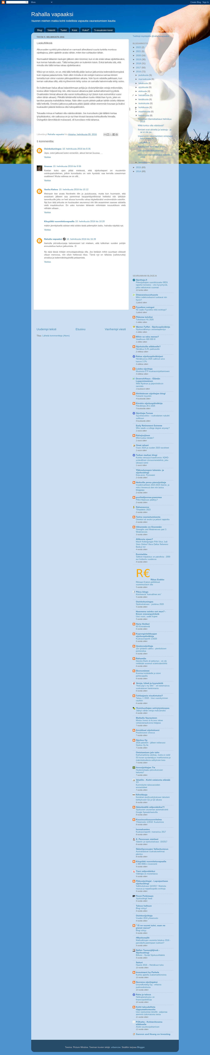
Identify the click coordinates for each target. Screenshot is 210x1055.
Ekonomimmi (142, 671)
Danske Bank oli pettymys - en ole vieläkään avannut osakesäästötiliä (151, 662)
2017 (139, 67)
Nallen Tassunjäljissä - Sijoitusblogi (148, 951)
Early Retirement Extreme (149, 425)
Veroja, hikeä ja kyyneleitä (149, 683)
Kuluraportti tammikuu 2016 (151, 147)
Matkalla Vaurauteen (146, 718)
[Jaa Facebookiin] (113, 134)
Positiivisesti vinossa (145, 733)
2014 (139, 171)
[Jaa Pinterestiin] (116, 134)
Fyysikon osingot (145, 307)
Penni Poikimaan (144, 896)
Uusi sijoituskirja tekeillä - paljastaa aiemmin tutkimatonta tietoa (151, 1013)
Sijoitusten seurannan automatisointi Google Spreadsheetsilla (152, 810)
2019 (139, 59)
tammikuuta (145, 162)
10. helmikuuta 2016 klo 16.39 (81, 239)
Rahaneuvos (142, 507)
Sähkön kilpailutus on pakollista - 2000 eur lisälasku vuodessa (153, 558)
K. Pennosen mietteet (147, 839)
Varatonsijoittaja (144, 646)
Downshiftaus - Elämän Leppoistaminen (148, 380)
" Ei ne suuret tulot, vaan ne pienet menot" (150, 926)
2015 (139, 167)
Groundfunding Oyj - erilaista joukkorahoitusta (148, 985)
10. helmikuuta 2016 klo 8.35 (76, 149)
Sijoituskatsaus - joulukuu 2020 (150, 604)
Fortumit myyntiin (143, 396)
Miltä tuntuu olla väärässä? (151, 125)
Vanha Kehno (51, 189)
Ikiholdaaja (141, 795)
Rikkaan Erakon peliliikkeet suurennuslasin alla (148, 583)
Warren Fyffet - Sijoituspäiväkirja (153, 327)
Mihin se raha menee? (147, 337)
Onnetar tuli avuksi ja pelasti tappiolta (152, 519)
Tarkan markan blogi (146, 455)
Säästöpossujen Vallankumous (152, 849)
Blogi (39, 30)
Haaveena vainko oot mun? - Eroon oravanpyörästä (151, 612)
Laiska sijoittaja (144, 369)
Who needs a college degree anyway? (153, 428)
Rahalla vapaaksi (52, 14)
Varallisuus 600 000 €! (146, 339)
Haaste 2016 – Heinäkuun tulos (150, 965)
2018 (139, 63)
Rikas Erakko (157, 579)
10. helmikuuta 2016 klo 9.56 (67, 166)
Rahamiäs (141, 658)
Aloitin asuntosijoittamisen (147, 1027)
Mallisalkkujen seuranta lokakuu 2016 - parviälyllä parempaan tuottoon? (153, 941)
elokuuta (143, 91)
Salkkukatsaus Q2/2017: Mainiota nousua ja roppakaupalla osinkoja (151, 887)
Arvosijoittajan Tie (145, 767)
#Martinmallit (142, 938)
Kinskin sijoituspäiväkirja (149, 403)
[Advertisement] (81, 318)
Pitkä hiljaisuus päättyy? (147, 500)
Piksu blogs (142, 592)
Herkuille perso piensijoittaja (151, 482)
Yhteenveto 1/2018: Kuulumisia (150, 822)
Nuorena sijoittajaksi (147, 982)
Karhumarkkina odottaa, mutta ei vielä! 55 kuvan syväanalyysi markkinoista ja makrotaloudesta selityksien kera (153, 757)
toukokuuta (144, 103)
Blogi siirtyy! (141, 908)
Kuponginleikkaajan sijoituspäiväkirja (146, 635)
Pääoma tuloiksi (144, 317)
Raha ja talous (143, 994)
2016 (139, 71)
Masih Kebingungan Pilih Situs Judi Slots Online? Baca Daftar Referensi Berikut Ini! (152, 544)
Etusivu (80, 329)
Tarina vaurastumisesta (148, 517)
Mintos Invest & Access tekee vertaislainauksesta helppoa (149, 721)
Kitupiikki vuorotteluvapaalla (59, 221)
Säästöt (51, 30)
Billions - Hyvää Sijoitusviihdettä (150, 955)
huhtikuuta (144, 107)
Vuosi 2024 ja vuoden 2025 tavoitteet (152, 448)
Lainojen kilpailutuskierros (150, 151)
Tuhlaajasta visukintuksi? (149, 696)
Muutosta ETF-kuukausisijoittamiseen (153, 371)
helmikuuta (144, 115)
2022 (139, 47)
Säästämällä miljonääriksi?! (150, 807)
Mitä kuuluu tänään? (145, 438)
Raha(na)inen (143, 435)
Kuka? (85, 30)
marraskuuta (145, 79)
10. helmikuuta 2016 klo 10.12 (73, 189)
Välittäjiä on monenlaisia (147, 874)
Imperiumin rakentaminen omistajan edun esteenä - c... (155, 137)
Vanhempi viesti (115, 329)
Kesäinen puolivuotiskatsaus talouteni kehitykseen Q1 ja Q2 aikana (153, 798)
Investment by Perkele (147, 972)
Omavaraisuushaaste (147, 295)
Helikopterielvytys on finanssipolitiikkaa (145, 998)
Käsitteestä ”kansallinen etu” (148, 594)
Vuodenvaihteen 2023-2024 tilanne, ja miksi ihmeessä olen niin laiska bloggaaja (152, 487)
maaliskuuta (145, 111)
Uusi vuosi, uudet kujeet (146, 616)
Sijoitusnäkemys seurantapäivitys (151, 329)
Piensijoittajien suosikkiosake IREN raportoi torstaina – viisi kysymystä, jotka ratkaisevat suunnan (152, 285)
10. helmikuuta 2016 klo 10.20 (90, 221)
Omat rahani (142, 445)
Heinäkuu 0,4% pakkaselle (148, 349)
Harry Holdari (143, 624)
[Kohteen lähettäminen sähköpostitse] (105, 134)
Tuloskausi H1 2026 (145, 319)
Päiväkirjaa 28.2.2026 (145, 406)
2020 (139, 55)
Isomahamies (143, 829)
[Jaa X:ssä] (110, 134)
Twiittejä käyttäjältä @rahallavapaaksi (151, 36)
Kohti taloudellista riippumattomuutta (145, 1008)
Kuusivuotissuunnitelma (149, 819)
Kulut (74, 30)
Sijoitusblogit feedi (144, 898)
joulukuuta (144, 75)
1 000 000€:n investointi (146, 864)
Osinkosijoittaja (144, 916)
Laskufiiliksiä (144, 143)
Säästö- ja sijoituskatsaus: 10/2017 (151, 842)
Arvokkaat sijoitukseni (147, 730)
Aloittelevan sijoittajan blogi (151, 393)
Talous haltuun (144, 906)
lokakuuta (144, 83)
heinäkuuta (144, 95)
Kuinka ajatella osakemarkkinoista (151, 975)
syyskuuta (144, 87)
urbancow (115, 1047)
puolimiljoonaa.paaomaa (149, 497)
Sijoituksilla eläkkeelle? (148, 346)
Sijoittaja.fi (141, 280)
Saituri (139, 962)
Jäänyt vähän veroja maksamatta (151, 710)
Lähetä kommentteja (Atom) (56, 336)
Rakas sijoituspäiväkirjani (149, 356)
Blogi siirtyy (141, 930)
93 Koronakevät (143, 626)
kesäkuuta (144, 99)
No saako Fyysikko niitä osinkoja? (151, 310)
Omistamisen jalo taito (147, 752)
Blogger (141, 1047)
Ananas (48, 166)
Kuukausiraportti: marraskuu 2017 (151, 832)
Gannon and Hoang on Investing (153, 1034)
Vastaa (47, 157)
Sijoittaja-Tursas (144, 413)
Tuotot (63, 30)
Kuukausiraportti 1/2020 (146, 639)
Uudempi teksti (46, 329)
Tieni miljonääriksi (145, 871)
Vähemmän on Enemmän (149, 527)
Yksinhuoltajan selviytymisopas (152, 708)
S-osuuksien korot (103, 30)
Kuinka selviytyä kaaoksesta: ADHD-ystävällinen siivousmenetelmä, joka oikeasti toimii (152, 460)
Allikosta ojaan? (144, 539)
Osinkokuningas (52, 149)
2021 (139, 51)
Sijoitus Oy (141, 740)
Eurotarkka (141, 554)
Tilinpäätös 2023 (143, 509)
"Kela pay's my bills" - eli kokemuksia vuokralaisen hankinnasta (152, 687)
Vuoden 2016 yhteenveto (147, 918)
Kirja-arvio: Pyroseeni (145, 475)
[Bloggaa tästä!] (107, 134)
